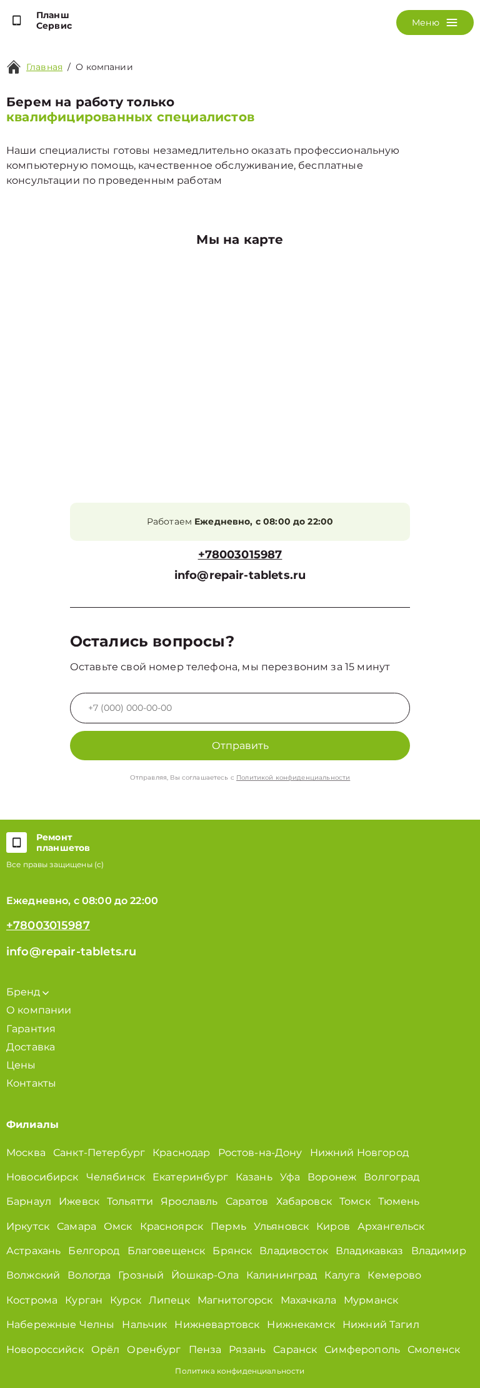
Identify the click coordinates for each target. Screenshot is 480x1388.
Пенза (205, 1349)
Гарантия (31, 1029)
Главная (44, 67)
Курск (125, 1300)
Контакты (31, 1083)
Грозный (141, 1275)
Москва (26, 1153)
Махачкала (308, 1300)
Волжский (33, 1275)
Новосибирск (42, 1177)
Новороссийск (45, 1349)
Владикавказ (370, 1251)
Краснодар (181, 1153)
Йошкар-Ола (205, 1275)
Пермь (228, 1226)
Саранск (295, 1349)
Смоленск (434, 1349)
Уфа (290, 1177)
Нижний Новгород (359, 1153)
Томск (355, 1201)
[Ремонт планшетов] (16, 842)
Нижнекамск (301, 1324)
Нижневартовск (216, 1324)
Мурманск (371, 1300)
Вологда (89, 1275)
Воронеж (332, 1177)
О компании (39, 1010)
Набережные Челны (60, 1324)
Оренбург (154, 1349)
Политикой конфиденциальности (293, 777)
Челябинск (115, 1177)
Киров (333, 1226)
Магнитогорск (235, 1300)
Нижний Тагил (380, 1324)
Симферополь (362, 1349)
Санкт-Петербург (99, 1153)
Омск (118, 1226)
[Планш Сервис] (16, 20)
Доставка (30, 1047)
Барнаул (28, 1201)
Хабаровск (304, 1201)
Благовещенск (167, 1251)
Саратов (247, 1201)
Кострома (32, 1300)
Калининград (282, 1275)
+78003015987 (240, 554)
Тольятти (130, 1201)
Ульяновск (281, 1226)
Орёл (105, 1349)
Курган (83, 1300)
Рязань (247, 1349)
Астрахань (33, 1251)
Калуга (342, 1275)
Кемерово (394, 1275)
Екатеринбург (190, 1177)
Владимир (438, 1251)
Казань (254, 1177)
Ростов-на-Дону (260, 1153)
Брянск (232, 1251)
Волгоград (391, 1177)
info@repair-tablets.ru (240, 575)
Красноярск (172, 1226)
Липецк (169, 1300)
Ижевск (79, 1201)
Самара (76, 1226)
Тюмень (399, 1201)
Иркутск (27, 1226)
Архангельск (391, 1226)
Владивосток (293, 1251)
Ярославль (189, 1201)
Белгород (93, 1251)
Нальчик (144, 1324)
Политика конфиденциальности (239, 1370)
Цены (21, 1065)
